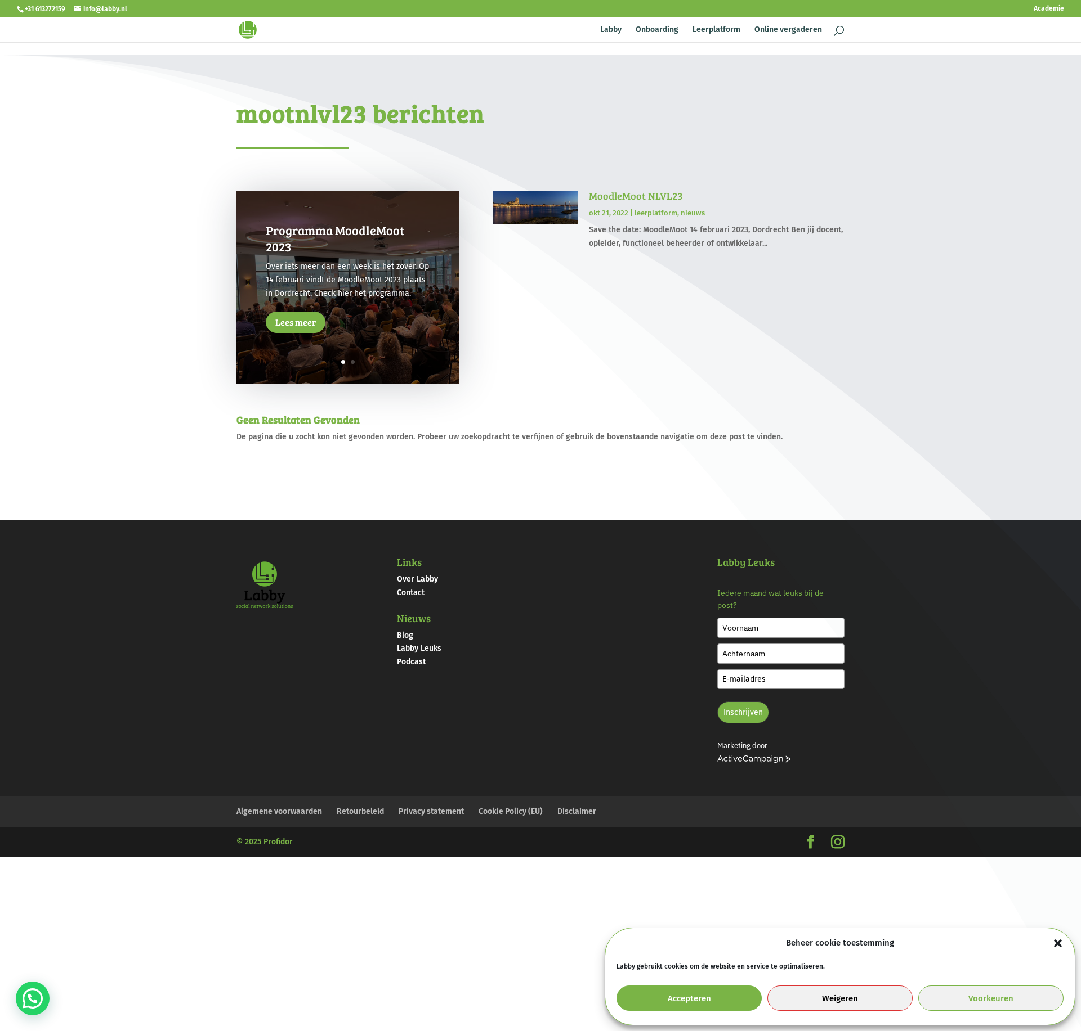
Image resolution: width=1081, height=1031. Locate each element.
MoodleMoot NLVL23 (635, 195)
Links (409, 562)
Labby (611, 30)
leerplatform (656, 213)
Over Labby (417, 579)
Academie (1049, 8)
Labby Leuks (419, 648)
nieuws (693, 213)
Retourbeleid (360, 811)
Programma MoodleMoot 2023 (335, 238)
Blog (405, 635)
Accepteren (689, 998)
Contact (411, 592)
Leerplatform (716, 30)
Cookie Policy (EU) (511, 811)
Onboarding (657, 30)
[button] (1058, 943)
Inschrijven (743, 712)
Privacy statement (431, 811)
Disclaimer (576, 811)
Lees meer (295, 322)
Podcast (411, 662)
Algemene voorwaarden (279, 811)
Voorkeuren (990, 998)
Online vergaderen (788, 30)
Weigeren (840, 998)
